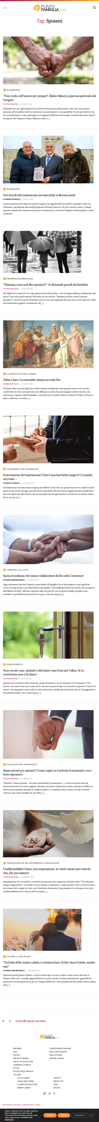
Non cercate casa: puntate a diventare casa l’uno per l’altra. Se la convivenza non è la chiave (43, 672)
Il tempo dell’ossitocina (27, 1084)
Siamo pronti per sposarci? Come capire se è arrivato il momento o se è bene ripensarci (47, 772)
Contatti (57, 1078)
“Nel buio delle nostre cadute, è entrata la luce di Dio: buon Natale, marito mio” (49, 964)
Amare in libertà (24, 1088)
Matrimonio (13, 90)
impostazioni (9, 1120)
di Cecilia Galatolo (10, 104)
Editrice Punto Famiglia (23, 1071)
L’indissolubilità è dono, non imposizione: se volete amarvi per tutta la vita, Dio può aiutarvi (46, 871)
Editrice (56, 1088)
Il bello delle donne (25, 1081)
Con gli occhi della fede (23, 1061)
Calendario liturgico (22, 1065)
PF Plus (16, 1068)
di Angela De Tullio (11, 384)
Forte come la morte (58, 1052)
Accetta (50, 1115)
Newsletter (58, 1081)
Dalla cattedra (56, 1055)
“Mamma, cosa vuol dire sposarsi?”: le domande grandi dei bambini (45, 284)
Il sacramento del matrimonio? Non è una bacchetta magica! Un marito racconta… (47, 477)
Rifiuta (64, 1115)
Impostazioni (80, 1115)
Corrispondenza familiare (60, 1048)
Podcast (16, 1055)
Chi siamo (17, 1074)
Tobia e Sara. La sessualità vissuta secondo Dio (31, 380)
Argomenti (17, 1048)
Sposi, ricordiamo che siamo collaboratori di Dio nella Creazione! (43, 576)
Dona (55, 1084)
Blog (15, 1052)
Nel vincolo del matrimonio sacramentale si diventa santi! (39, 195)
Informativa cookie (31, 1104)
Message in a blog (57, 1058)
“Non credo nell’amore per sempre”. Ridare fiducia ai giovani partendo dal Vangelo (49, 98)
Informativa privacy (11, 1104)
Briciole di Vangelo (21, 1058)
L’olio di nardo (23, 1078)
